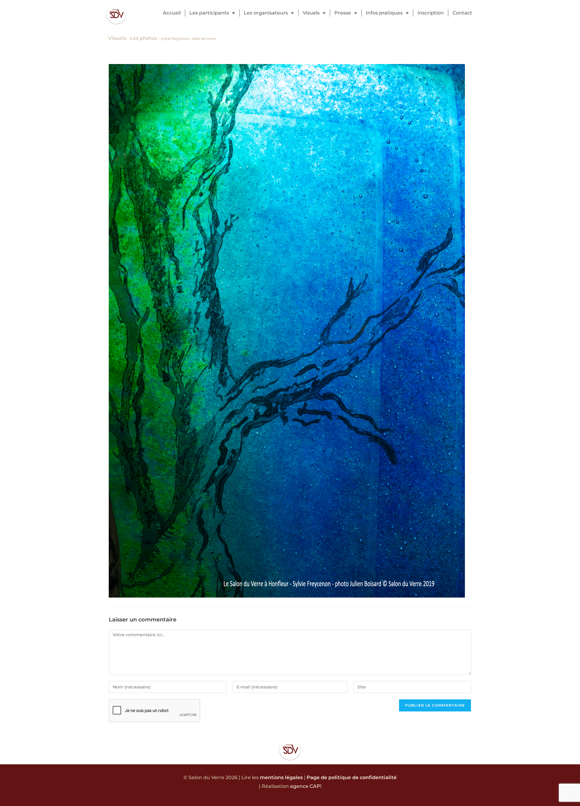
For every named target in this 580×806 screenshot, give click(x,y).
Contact (462, 13)
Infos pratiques (384, 13)
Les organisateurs (266, 13)
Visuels (311, 13)
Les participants (209, 13)
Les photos (143, 38)
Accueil (172, 13)
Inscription (430, 13)
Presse (342, 13)
